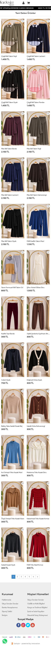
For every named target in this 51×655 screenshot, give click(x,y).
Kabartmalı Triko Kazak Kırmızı (38, 519)
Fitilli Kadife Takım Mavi (35, 241)
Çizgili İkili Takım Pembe (35, 102)
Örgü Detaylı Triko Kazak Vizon (12, 519)
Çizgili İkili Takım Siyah (9, 102)
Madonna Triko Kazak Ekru (37, 472)
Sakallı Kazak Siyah (8, 565)
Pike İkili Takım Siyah (8, 241)
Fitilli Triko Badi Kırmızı (35, 565)
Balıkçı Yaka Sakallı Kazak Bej (11, 426)
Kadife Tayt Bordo (8, 334)
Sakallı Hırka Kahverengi (36, 426)
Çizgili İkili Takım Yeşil (9, 56)
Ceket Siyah (5, 380)
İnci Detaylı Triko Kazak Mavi (11, 472)
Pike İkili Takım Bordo (9, 149)
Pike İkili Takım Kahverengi (37, 195)
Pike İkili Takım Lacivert (9, 195)
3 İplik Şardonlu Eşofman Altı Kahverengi (38, 334)
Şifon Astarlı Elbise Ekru (35, 287)
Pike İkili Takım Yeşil (34, 149)
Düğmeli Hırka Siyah (34, 380)
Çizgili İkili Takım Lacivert (36, 56)
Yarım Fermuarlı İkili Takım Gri (12, 287)
